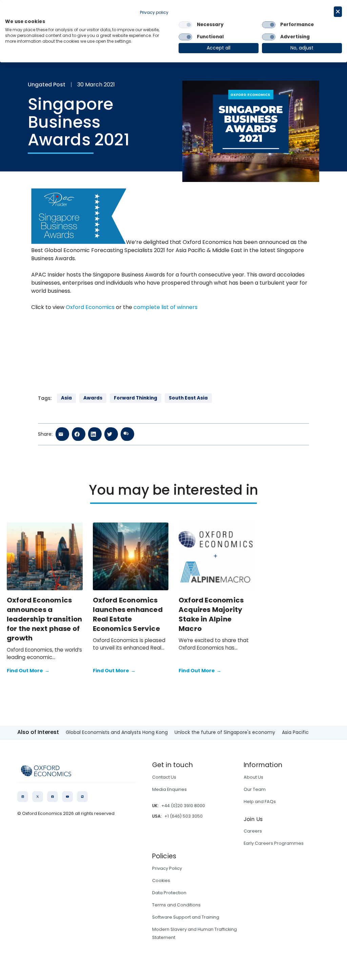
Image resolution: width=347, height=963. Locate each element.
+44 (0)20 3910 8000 (183, 805)
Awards (92, 398)
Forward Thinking (135, 398)
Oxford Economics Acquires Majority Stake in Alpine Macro (211, 614)
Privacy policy (154, 12)
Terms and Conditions (176, 905)
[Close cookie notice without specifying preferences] (338, 11)
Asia (66, 398)
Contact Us (164, 777)
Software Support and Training (185, 917)
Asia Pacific (295, 732)
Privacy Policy (167, 868)
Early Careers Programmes (274, 843)
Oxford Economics (90, 307)
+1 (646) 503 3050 (183, 816)
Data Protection (169, 893)
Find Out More (28, 670)
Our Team (255, 789)
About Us (253, 777)
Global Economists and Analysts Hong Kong (117, 732)
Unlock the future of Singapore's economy (225, 732)
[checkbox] (185, 24)
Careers (253, 831)
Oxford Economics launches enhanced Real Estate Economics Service (128, 614)
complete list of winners (166, 307)
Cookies (161, 880)
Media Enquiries (169, 789)
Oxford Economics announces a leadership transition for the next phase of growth (44, 619)
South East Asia (188, 398)
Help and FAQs (260, 801)
